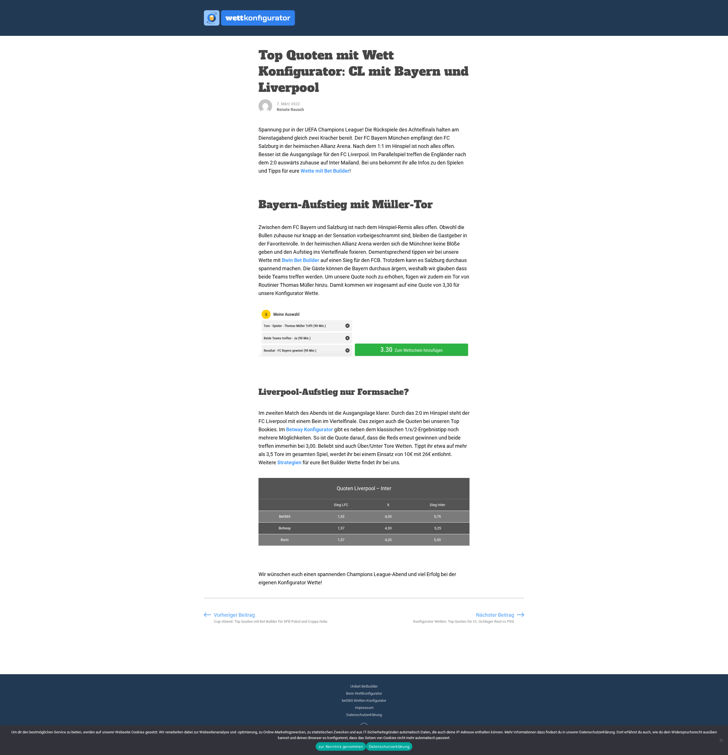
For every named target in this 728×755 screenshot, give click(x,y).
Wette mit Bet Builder (325, 171)
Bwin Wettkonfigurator (364, 693)
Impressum (364, 708)
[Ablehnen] (721, 740)
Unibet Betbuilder (364, 686)
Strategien (289, 462)
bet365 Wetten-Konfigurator (364, 700)
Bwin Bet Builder (300, 260)
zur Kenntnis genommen (340, 746)
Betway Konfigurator (309, 429)
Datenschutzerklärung (364, 715)
